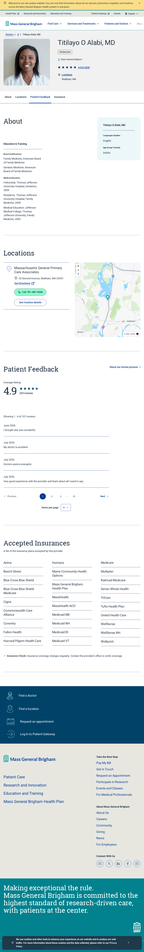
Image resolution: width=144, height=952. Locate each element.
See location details (30, 302)
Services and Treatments (81, 23)
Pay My (103, 763)
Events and (109, 788)
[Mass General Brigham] (24, 23)
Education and (23, 793)
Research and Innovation (35, 13)
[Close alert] (139, 3)
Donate (117, 13)
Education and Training (60, 13)
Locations (67, 74)
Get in (104, 769)
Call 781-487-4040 (32, 292)
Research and (25, 785)
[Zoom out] (78, 270)
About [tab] (8, 96)
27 (74, 496)
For (106, 844)
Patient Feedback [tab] (40, 96)
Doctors (9, 34)
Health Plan (11, 13)
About (102, 812)
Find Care (53, 23)
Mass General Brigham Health (34, 801)
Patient (14, 777)
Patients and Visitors (116, 23)
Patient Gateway (99, 13)
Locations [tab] (20, 96)
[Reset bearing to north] (78, 274)
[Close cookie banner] (128, 943)
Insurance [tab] (59, 96)
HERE (132, 334)
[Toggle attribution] (137, 334)
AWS (128, 334)
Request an (113, 775)
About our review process (124, 367)
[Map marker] (108, 298)
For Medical (114, 794)
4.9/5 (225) (84, 67)
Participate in (112, 782)
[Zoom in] (78, 266)
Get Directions (22, 283)
